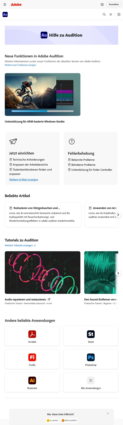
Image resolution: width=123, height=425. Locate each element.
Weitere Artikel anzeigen (23, 179)
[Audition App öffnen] (118, 14)
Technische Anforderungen (29, 159)
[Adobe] (16, 4)
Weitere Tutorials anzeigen (19, 245)
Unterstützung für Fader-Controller (91, 170)
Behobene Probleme (83, 165)
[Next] (118, 214)
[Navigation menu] (5, 4)
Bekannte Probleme (83, 160)
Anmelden (114, 4)
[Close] (107, 413)
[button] (102, 4)
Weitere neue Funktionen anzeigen (20, 65)
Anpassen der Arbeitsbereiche (30, 164)
